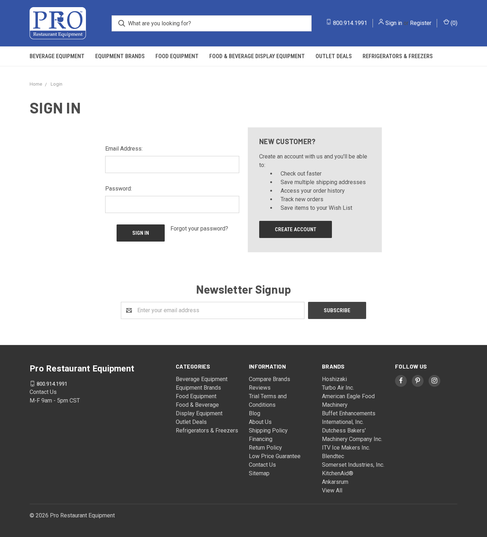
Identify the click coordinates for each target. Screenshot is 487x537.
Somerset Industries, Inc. (353, 464)
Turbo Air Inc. (338, 387)
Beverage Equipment (57, 56)
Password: (118, 188)
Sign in (393, 23)
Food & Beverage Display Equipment (257, 56)
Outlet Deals (334, 56)
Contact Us (262, 464)
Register (420, 23)
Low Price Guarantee (275, 456)
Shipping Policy (268, 430)
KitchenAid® (337, 473)
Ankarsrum (335, 481)
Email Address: (124, 148)
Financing (260, 439)
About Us (260, 422)
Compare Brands (269, 379)
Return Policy (265, 447)
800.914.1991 (350, 23)
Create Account (295, 229)
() (453, 23)
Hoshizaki (334, 379)
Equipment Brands (120, 56)
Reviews (260, 387)
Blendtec (333, 456)
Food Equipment (177, 56)
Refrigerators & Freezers (398, 56)
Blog (254, 413)
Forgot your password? (199, 228)
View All (332, 490)
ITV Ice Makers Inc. (346, 447)
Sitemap (259, 473)
